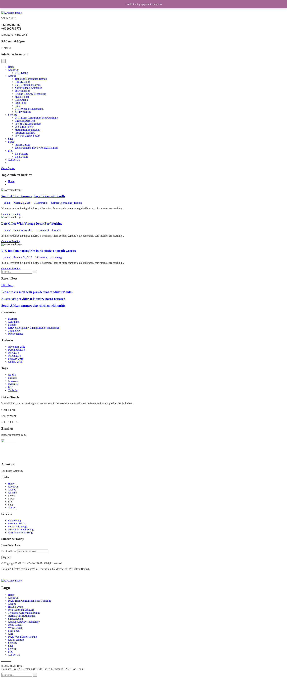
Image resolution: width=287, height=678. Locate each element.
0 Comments (40, 202)
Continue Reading (10, 214)
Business (12, 318)
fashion (78, 202)
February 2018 (15, 358)
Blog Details (21, 156)
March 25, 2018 (22, 202)
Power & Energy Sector (27, 135)
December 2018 (16, 349)
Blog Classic (21, 153)
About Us (13, 69)
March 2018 (14, 355)
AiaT (17, 105)
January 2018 (15, 361)
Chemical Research (25, 120)
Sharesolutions (22, 90)
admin (7, 202)
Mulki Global (22, 96)
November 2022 (16, 346)
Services (12, 114)
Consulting (13, 321)
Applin (12, 374)
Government (13, 381)
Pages (11, 141)
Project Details (22, 144)
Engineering (14, 520)
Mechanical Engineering (27, 129)
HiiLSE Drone (22, 81)
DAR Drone (21, 72)
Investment (13, 384)
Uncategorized (15, 333)
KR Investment (23, 111)
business (55, 202)
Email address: (9, 551)
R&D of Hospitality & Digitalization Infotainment (34, 327)
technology (56, 257)
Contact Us (14, 159)
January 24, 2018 (22, 257)
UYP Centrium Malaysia (28, 84)
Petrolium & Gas (17, 523)
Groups (12, 75)
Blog (10, 150)
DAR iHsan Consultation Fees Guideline (36, 117)
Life (10, 386)
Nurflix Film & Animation (28, 87)
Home (11, 66)
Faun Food (20, 102)
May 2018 (13, 352)
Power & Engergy (17, 526)
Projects (12, 648)
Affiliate (12, 492)
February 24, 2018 (23, 230)
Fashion (12, 324)
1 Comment (42, 230)
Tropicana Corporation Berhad (31, 78)
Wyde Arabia (21, 99)
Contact (12, 507)
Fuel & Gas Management (28, 123)
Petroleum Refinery (25, 132)
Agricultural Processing (20, 532)
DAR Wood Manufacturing (29, 108)
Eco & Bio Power (24, 126)
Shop (10, 138)
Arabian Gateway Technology (30, 93)
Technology (14, 330)
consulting (67, 202)
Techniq (13, 390)
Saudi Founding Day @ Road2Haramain (36, 147)
